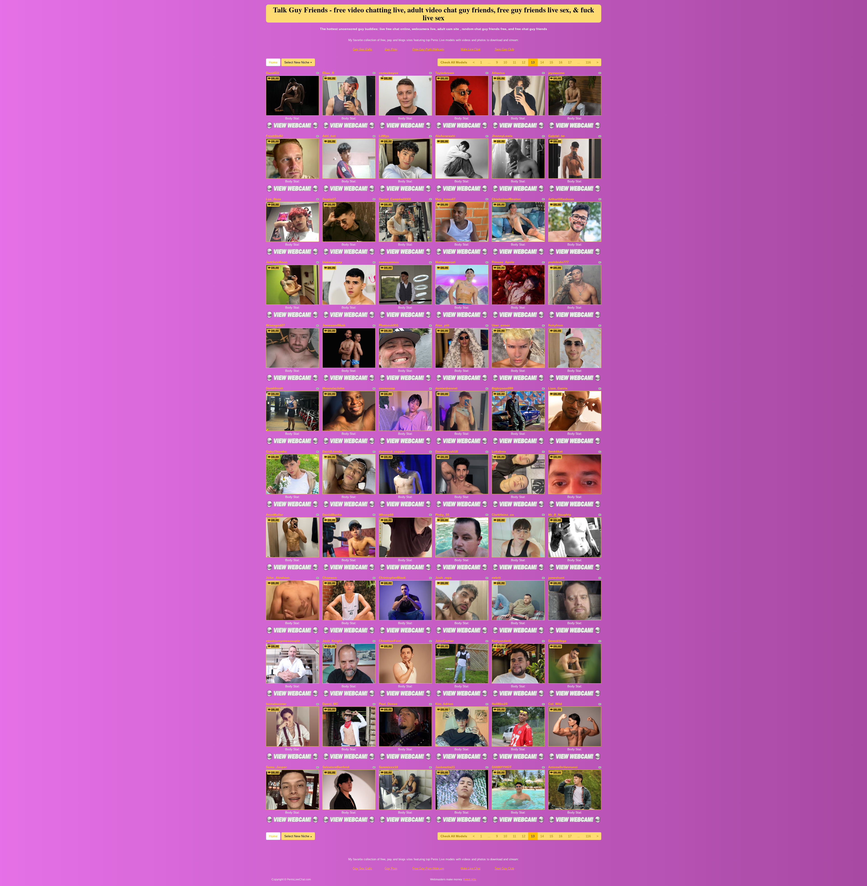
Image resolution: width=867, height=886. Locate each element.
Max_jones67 (445, 199)
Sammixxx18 (388, 767)
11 (514, 62)
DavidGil (272, 73)
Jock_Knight (332, 641)
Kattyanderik (501, 641)
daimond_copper (392, 451)
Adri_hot (329, 136)
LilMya (384, 136)
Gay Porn (391, 49)
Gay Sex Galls (362, 49)
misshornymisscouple (283, 641)
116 (588, 62)
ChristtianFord (390, 641)
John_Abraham (277, 577)
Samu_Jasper (276, 767)
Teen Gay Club (504, 49)
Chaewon (329, 577)
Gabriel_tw (556, 136)
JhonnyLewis (502, 136)
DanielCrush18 (446, 451)
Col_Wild (555, 704)
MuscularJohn (333, 388)
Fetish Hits (469, 879)
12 (523, 62)
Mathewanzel (445, 262)
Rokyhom (555, 325)
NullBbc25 (500, 704)
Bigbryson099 (502, 388)
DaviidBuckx (332, 514)
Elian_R (328, 73)
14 (542, 62)
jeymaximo (556, 73)
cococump (387, 388)
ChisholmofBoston (506, 199)
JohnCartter (444, 641)
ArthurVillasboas (561, 199)
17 (570, 62)
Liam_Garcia (557, 388)
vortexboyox (388, 73)
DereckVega (557, 641)
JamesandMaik (333, 325)
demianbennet (446, 388)
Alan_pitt (442, 325)
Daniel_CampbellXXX (395, 199)
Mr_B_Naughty (559, 514)
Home (273, 62)
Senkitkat (555, 451)
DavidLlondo (332, 451)
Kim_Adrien (444, 704)
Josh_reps (443, 577)
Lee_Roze (273, 199)
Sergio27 (329, 199)
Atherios (498, 73)
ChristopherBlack (392, 577)
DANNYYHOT (502, 767)
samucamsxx (389, 262)
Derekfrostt (274, 388)
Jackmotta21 (445, 767)
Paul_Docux (388, 704)
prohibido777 (558, 262)
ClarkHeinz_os (503, 514)
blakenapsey (332, 262)
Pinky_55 (442, 514)
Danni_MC (330, 704)
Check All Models (453, 62)
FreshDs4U (274, 136)
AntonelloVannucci (563, 767)
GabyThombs (276, 451)
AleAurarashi (445, 136)
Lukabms (499, 451)
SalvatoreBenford (335, 767)
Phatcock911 (389, 325)
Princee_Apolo (503, 262)
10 (505, 62)
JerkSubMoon (276, 262)
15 (551, 62)
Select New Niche (297, 62)
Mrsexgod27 (275, 325)
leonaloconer (276, 704)
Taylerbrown (444, 73)
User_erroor (501, 325)
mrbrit (496, 577)
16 (560, 62)
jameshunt (556, 577)
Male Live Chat (470, 49)
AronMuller (274, 514)
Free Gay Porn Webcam (428, 49)
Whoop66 (386, 514)
